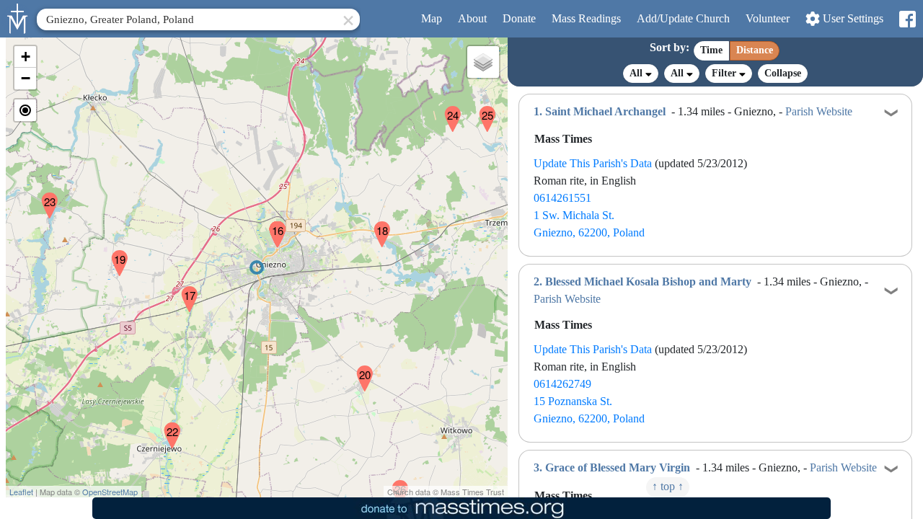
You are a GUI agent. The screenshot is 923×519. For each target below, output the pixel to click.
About (472, 18)
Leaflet (21, 491)
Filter (725, 73)
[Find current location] (25, 110)
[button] (271, 225)
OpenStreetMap (110, 491)
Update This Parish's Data (593, 163)
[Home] (18, 17)
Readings (586, 18)
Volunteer (768, 18)
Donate (519, 18)
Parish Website (818, 111)
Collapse (782, 73)
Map (431, 18)
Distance (754, 50)
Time (711, 50)
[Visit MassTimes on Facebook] (907, 19)
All (637, 73)
